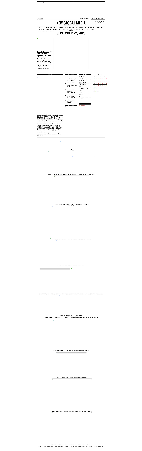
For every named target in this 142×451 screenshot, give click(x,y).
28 (106, 85)
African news (82, 76)
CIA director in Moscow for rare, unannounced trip (71, 96)
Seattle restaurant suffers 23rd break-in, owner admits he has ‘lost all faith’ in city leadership (71, 204)
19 (102, 83)
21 (106, 83)
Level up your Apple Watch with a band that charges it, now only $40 (71, 315)
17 (98, 83)
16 (96, 83)
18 (100, 83)
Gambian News (47, 68)
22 (94, 85)
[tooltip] (95, 22)
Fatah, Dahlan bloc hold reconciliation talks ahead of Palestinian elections (71, 90)
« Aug (94, 91)
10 (98, 81)
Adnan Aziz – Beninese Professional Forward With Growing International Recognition (71, 377)
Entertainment (82, 82)
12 (102, 81)
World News (82, 100)
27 (104, 85)
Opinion (81, 92)
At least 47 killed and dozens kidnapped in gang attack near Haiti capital (72, 84)
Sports (80, 96)
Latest (80, 90)
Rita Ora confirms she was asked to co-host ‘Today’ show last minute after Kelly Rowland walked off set (71, 350)
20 (104, 83)
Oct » (97, 91)
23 (96, 85)
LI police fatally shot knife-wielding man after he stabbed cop (83, 174)
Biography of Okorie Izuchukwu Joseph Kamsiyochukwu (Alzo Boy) (59, 174)
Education (81, 80)
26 (102, 85)
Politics (81, 94)
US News (81, 98)
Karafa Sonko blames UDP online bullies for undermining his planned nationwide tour (44, 54)
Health (80, 86)
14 (106, 81)
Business (81, 78)
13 (104, 81)
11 (100, 81)
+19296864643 (82, 105)
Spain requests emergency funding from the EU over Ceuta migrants (71, 78)
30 (96, 87)
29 (94, 87)
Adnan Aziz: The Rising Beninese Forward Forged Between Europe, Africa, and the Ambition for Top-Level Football (72, 411)
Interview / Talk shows (84, 88)
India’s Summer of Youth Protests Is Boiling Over (71, 101)
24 (98, 85)
